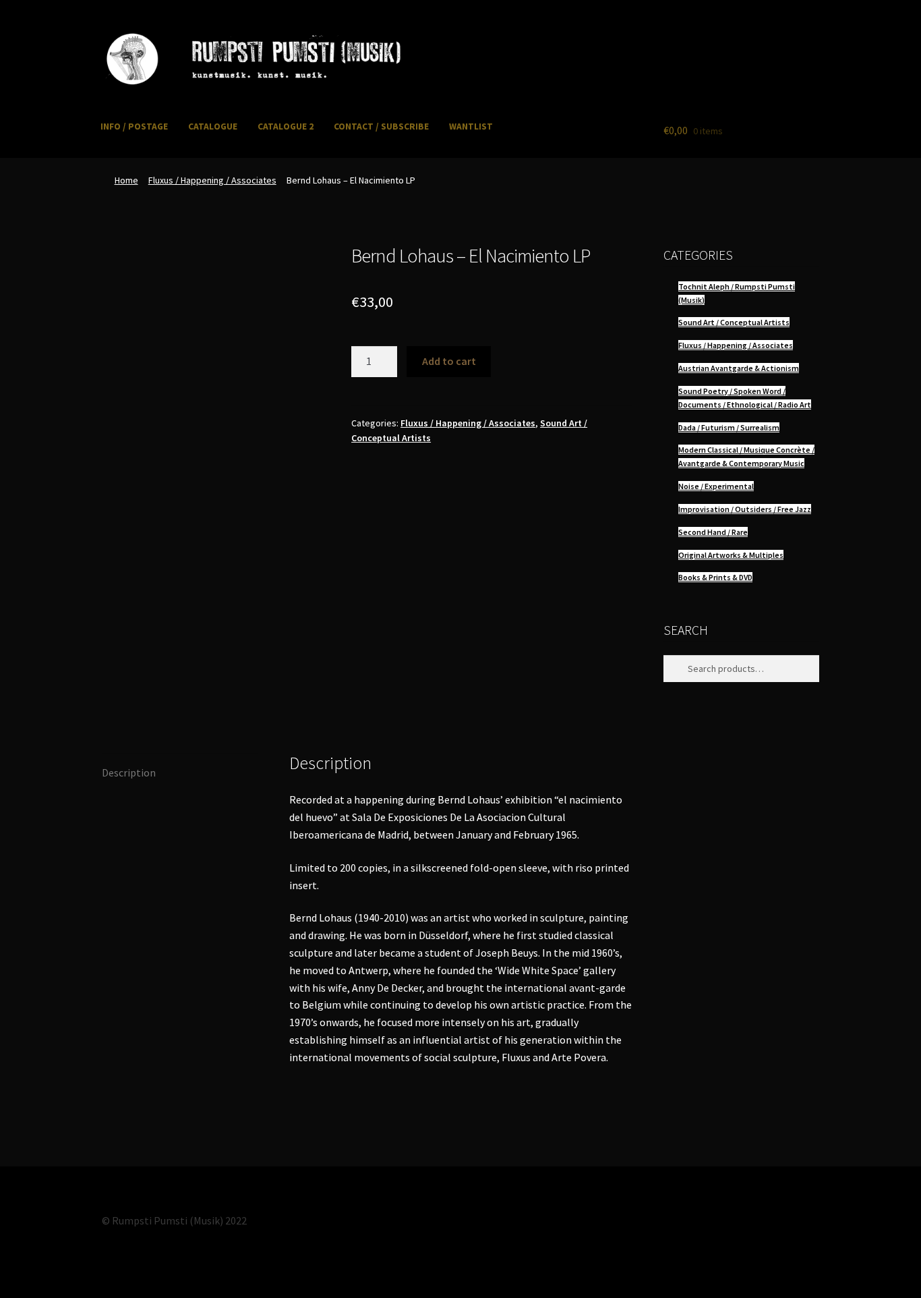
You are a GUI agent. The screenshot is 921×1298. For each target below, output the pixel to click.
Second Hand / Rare (713, 532)
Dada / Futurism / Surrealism (728, 427)
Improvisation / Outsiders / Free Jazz (744, 509)
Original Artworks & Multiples (730, 555)
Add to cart (449, 361)
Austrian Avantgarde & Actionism (738, 368)
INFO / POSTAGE (134, 126)
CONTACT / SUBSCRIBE (381, 126)
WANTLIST (471, 126)
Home (126, 180)
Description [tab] (129, 772)
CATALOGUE (212, 126)
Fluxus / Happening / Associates (212, 180)
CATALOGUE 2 (286, 126)
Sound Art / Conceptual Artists (734, 322)
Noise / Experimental (716, 486)
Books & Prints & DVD (715, 577)
